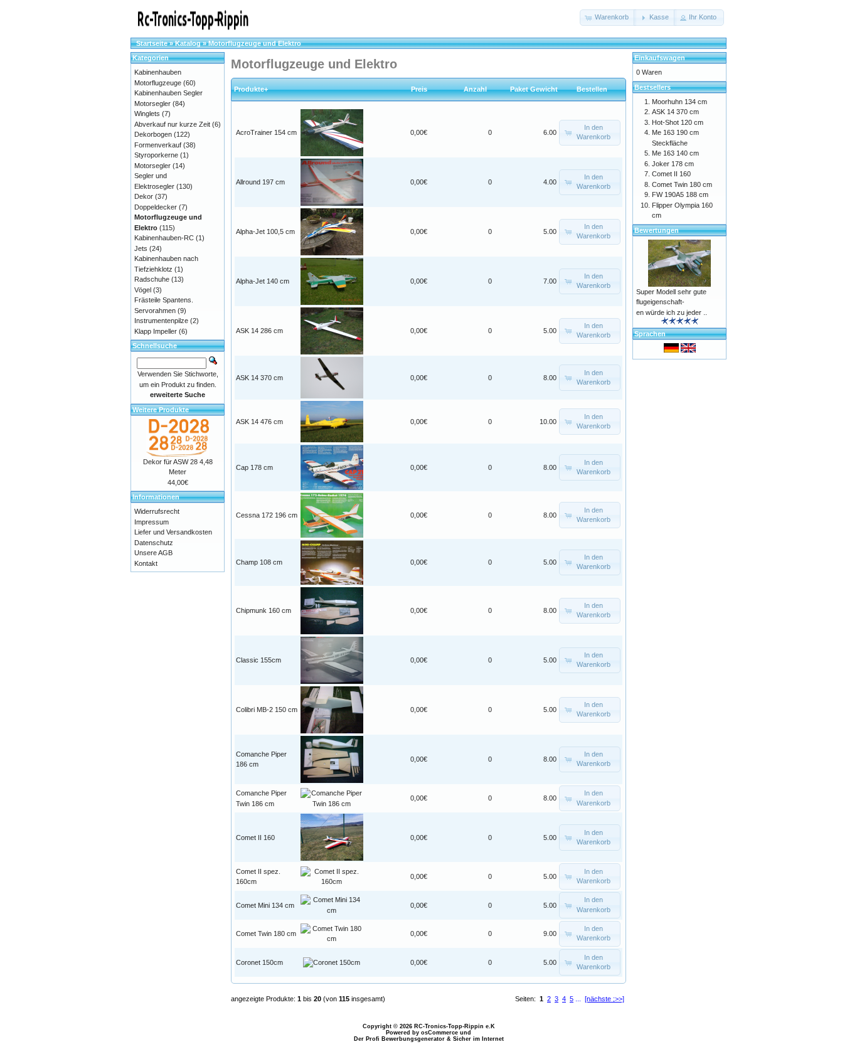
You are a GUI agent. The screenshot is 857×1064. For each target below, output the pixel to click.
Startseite (152, 43)
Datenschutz (153, 542)
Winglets (147, 113)
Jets (140, 248)
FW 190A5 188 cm (680, 194)
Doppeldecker (155, 207)
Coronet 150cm (259, 962)
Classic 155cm (258, 660)
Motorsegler (152, 165)
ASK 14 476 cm (259, 421)
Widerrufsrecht (156, 511)
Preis (419, 89)
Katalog (188, 43)
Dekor (143, 196)
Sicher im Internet (478, 1039)
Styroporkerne (156, 155)
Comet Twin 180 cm (266, 933)
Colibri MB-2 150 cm (266, 709)
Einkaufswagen (659, 57)
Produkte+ (251, 89)
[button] (608, 17)
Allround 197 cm (260, 182)
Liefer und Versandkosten (173, 532)
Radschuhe (151, 279)
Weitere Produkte (160, 409)
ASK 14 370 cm (259, 377)
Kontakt (145, 563)
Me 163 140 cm (675, 153)
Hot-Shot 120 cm (677, 122)
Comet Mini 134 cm (265, 905)
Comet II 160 (255, 837)
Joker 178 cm (673, 164)
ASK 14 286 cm (259, 330)
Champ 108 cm (259, 562)
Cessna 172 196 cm (266, 515)
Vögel (142, 290)
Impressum (151, 522)
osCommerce (439, 1032)
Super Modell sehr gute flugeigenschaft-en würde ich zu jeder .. (671, 302)
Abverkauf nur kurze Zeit (172, 124)
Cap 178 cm (254, 467)
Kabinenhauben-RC (164, 238)
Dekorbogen (153, 134)
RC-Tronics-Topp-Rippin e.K (454, 1026)
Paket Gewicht (534, 89)
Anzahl (478, 89)
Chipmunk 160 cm (263, 610)
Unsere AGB (153, 552)
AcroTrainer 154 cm (266, 132)
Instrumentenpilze (161, 320)
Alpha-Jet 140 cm (262, 281)
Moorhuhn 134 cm (679, 101)
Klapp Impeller (155, 331)
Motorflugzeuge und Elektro (254, 43)
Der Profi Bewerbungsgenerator (399, 1039)
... (578, 999)
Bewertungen (656, 230)
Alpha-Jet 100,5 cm (265, 231)
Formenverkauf (157, 145)
